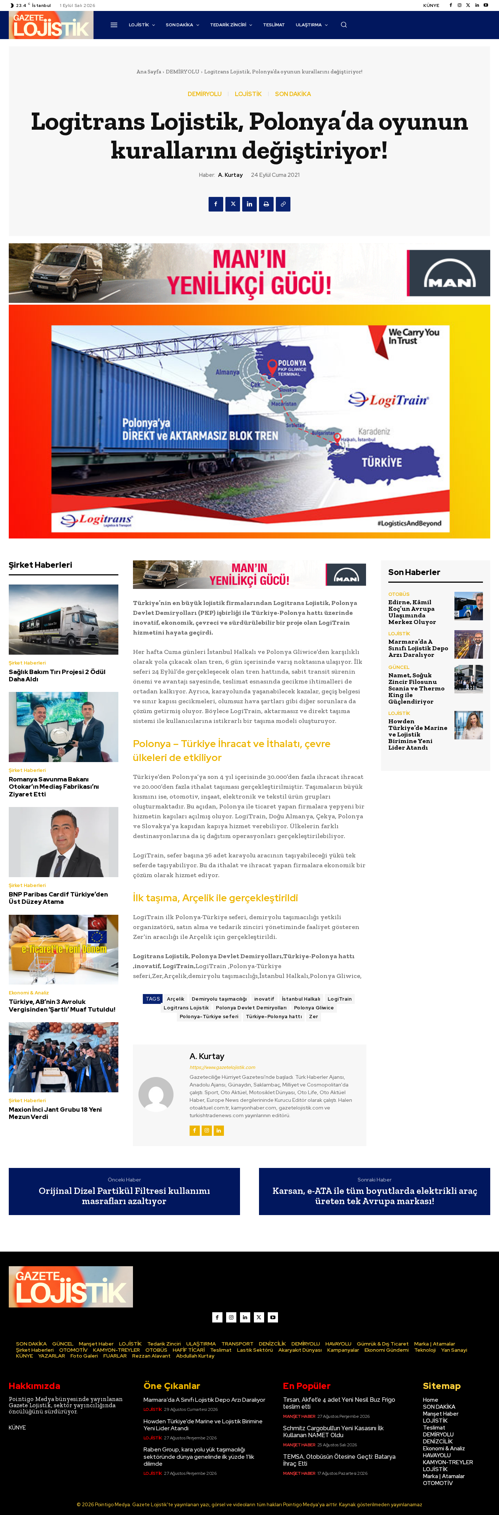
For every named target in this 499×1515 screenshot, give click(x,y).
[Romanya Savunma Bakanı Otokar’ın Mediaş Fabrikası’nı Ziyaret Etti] (63, 727)
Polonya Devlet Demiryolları (251, 1008)
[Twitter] (468, 5)
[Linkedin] (477, 5)
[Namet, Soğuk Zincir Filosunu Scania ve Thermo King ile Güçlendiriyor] (468, 679)
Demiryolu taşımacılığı (219, 999)
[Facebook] (450, 5)
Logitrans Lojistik (186, 1008)
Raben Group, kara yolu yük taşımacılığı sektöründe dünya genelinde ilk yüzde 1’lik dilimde (199, 1456)
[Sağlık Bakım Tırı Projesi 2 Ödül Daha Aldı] (63, 620)
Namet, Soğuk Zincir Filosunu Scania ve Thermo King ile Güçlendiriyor (416, 688)
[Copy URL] (283, 204)
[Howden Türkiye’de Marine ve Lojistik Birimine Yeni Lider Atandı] (468, 725)
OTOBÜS (399, 594)
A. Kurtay (230, 175)
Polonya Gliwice (314, 1008)
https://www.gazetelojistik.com (222, 1067)
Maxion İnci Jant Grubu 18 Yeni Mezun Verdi (55, 1113)
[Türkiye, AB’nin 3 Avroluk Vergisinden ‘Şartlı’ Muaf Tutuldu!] (63, 950)
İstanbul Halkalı (301, 999)
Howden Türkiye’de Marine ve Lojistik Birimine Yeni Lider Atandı (417, 734)
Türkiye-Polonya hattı (274, 1016)
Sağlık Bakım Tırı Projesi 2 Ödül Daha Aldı (57, 675)
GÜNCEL (399, 667)
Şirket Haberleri (27, 663)
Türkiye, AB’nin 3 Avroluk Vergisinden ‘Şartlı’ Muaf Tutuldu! (62, 1005)
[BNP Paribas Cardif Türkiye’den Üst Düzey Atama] (63, 842)
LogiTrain (340, 999)
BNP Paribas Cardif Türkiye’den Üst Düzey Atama (58, 898)
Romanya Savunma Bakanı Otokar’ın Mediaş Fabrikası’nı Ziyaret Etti (54, 786)
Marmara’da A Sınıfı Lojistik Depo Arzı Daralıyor (418, 648)
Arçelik (175, 999)
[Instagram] (459, 5)
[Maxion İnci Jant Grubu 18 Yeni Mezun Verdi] (63, 1057)
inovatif (264, 999)
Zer (313, 1016)
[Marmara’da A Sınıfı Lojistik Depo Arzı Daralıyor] (468, 644)
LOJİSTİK (248, 94)
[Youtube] (485, 5)
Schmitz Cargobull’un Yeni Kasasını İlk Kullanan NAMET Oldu (333, 1432)
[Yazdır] (266, 204)
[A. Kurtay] (160, 1094)
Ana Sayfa (148, 71)
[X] (232, 204)
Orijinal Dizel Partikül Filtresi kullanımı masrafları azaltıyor (124, 1195)
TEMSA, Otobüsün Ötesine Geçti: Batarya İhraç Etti (339, 1460)
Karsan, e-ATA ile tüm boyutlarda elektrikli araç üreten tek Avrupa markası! (375, 1195)
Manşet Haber (299, 1416)
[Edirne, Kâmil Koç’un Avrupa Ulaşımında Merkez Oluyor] (468, 606)
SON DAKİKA (293, 94)
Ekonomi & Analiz (29, 992)
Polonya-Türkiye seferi (209, 1016)
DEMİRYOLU (182, 71)
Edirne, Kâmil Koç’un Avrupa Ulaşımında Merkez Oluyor (412, 612)
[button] (343, 24)
